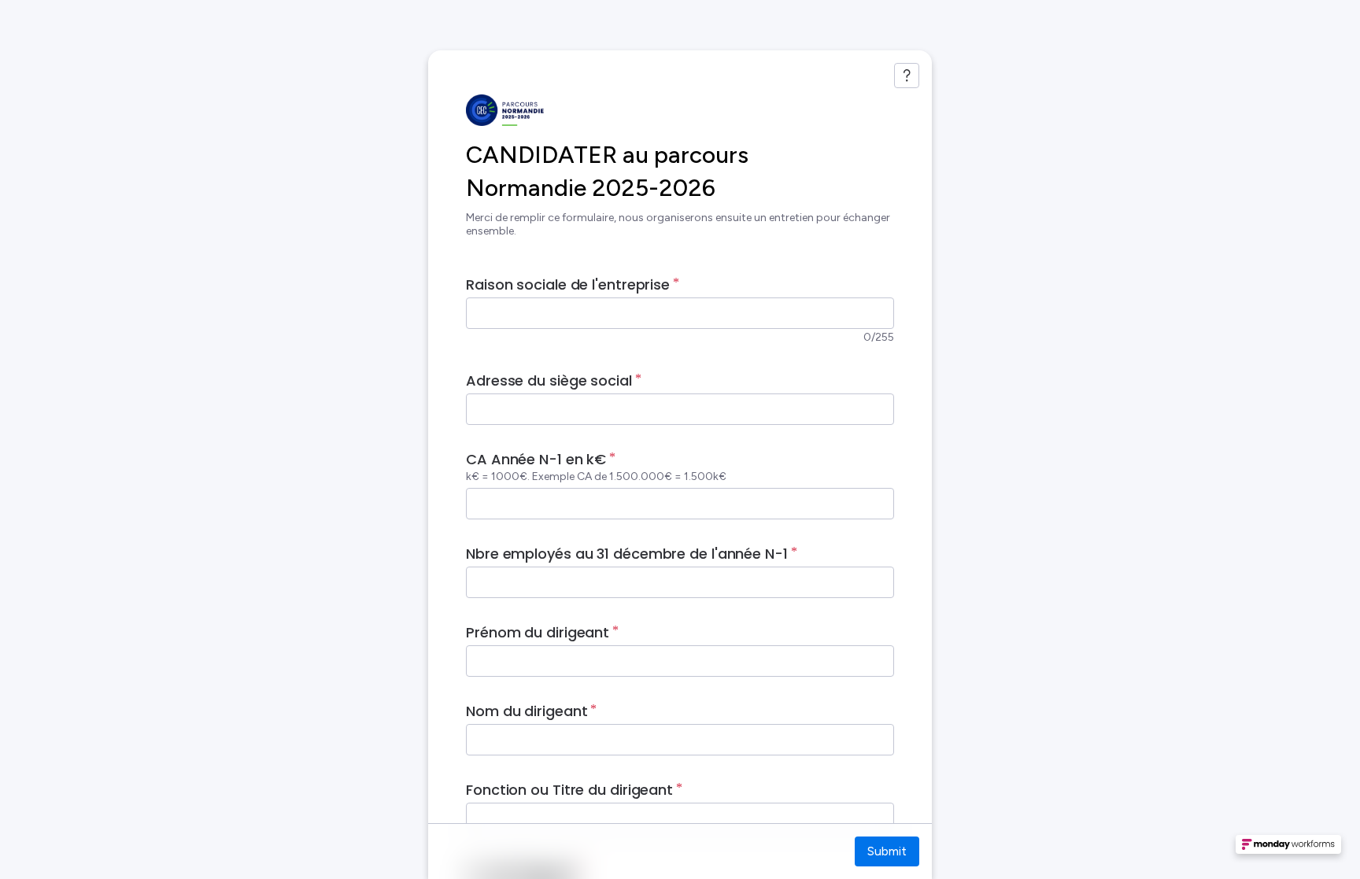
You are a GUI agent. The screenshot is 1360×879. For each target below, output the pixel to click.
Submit (887, 851)
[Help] (906, 75)
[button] (1288, 849)
